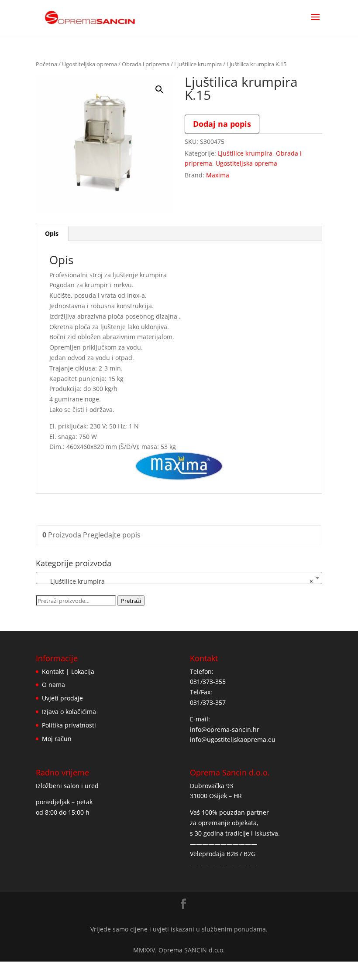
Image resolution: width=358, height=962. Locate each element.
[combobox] (179, 578)
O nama (53, 684)
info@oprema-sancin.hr (224, 729)
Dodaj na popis (222, 124)
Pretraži (131, 601)
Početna (46, 64)
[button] (159, 89)
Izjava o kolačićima (69, 711)
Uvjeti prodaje (62, 698)
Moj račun (57, 738)
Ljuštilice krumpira (198, 64)
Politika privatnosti (69, 725)
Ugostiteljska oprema (89, 64)
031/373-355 (208, 681)
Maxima (217, 175)
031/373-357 (208, 702)
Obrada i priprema (145, 64)
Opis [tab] (52, 233)
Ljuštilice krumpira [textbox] (176, 581)
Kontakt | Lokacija (68, 671)
